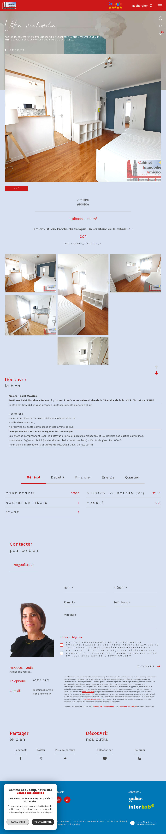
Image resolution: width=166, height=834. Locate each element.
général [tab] (33, 477)
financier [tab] (83, 477)
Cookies (76, 824)
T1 (98, 37)
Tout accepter (43, 821)
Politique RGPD (61, 824)
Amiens (73, 37)
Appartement (87, 37)
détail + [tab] (58, 477)
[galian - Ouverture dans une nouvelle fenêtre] (136, 799)
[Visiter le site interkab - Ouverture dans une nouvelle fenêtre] (141, 806)
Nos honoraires (61, 821)
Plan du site (78, 821)
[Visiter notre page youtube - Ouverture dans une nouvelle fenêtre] (67, 799)
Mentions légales (95, 821)
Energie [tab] (108, 477)
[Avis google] (115, 8)
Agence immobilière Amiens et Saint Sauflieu (29, 37)
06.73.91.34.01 (41, 680)
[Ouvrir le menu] (160, 5)
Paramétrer (18, 821)
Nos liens (121, 821)
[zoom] (30, 291)
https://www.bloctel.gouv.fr (92, 699)
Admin (110, 821)
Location (62, 37)
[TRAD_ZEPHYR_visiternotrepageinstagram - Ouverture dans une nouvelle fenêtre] (58, 799)
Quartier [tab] (132, 477)
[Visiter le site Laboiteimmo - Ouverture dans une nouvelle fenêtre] (143, 823)
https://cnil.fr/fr (88, 692)
